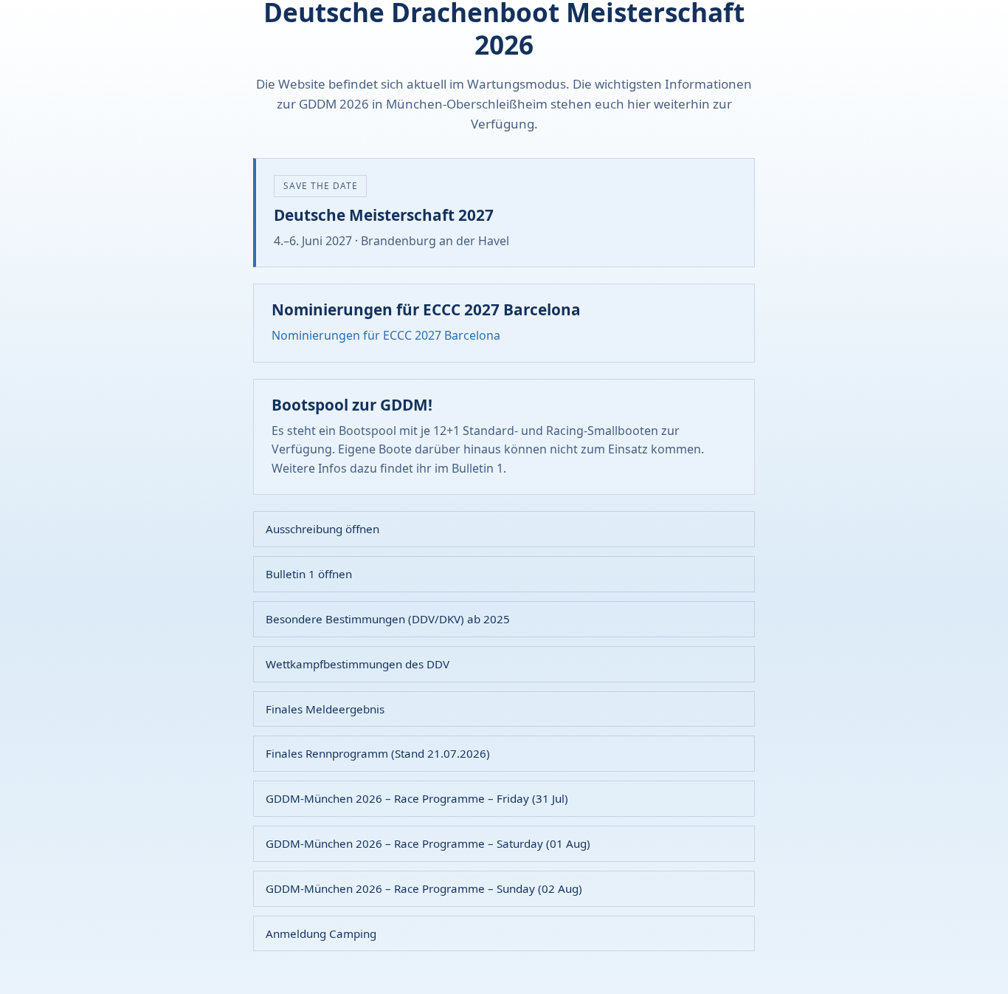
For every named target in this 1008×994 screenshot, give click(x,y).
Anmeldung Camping (321, 933)
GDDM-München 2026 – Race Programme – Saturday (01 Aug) (428, 843)
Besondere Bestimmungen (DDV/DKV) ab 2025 (388, 618)
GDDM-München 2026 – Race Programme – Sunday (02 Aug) (424, 888)
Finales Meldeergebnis (325, 709)
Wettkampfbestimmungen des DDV (357, 664)
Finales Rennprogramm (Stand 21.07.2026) (378, 753)
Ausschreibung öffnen (322, 528)
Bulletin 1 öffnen (309, 573)
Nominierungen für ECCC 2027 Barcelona (386, 335)
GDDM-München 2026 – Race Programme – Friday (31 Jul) (417, 798)
